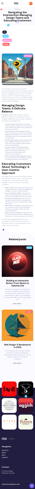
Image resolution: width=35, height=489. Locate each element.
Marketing (7, 40)
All (4, 32)
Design (6, 44)
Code (5, 36)
